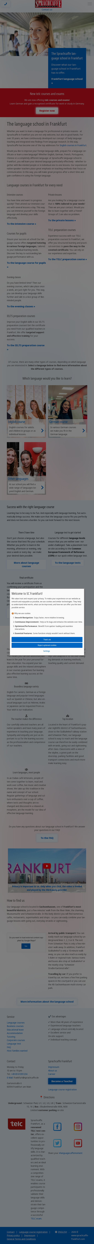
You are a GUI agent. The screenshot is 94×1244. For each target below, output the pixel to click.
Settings (46, 651)
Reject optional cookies (47, 645)
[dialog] (47, 622)
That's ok (47, 639)
